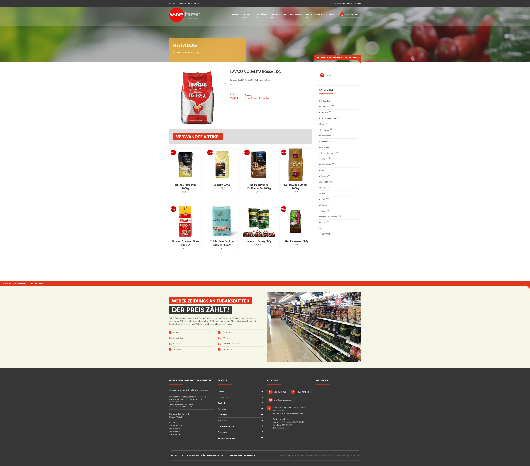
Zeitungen (227, 332)
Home (235, 14)
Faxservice (227, 349)
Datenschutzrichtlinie (241, 455)
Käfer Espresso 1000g (295, 241)
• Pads (324, 170)
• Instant (324, 158)
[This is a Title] (197, 97)
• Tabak (324, 199)
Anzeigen (177, 349)
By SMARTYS (353, 455)
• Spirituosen (326, 106)
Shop (309, 14)
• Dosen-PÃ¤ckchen (330, 216)
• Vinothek (325, 112)
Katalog (321, 57)
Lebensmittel (278, 14)
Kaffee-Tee (245, 16)
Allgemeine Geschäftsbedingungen (202, 455)
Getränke (262, 14)
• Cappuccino (326, 164)
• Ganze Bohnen (328, 153)
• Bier (323, 124)
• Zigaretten (326, 205)
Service (319, 14)
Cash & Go (178, 338)
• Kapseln (324, 176)
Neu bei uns (296, 14)
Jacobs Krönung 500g (258, 241)
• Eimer (324, 222)
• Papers (324, 210)
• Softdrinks (325, 129)
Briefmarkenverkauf (227, 438)
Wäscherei (227, 338)
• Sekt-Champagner (329, 118)
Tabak (330, 14)
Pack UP (177, 343)
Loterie (176, 332)
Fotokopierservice (230, 343)
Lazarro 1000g (222, 184)
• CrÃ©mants (326, 135)
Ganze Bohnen (251, 98)
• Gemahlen (326, 147)
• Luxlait (324, 187)
